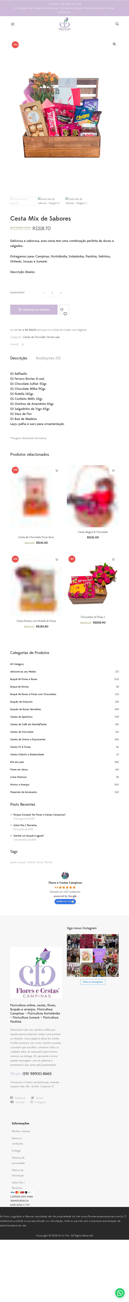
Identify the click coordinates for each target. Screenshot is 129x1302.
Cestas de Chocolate (34, 337)
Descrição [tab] (18, 358)
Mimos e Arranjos (19, 784)
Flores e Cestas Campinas (65, 883)
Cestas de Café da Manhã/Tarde (28, 724)
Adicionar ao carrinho (36, 310)
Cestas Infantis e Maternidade (27, 754)
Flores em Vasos (19, 769)
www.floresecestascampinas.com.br (102, 1216)
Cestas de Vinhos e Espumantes (27, 739)
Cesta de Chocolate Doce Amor (36, 537)
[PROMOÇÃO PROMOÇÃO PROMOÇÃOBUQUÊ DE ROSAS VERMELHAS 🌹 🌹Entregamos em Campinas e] (86, 941)
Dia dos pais (53, 337)
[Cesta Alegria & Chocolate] (93, 496)
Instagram (40, 1102)
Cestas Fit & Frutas (20, 747)
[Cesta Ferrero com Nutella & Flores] (36, 585)
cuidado (30, 862)
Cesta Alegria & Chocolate (93, 532)
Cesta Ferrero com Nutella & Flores (36, 621)
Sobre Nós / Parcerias (25, 825)
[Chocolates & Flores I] (93, 589)
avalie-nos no (63, 901)
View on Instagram (93, 982)
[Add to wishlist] (64, 310)
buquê (21, 862)
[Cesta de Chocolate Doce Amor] (36, 498)
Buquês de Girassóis (21, 701)
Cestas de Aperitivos (21, 716)
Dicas (40, 862)
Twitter (39, 1098)
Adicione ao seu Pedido (23, 671)
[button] (114, 44)
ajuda (13, 862)
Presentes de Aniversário (23, 792)
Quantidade (17, 292)
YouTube (20, 1102)
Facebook (20, 1098)
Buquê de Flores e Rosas (23, 679)
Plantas (49, 862)
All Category (17, 664)
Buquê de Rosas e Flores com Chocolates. (33, 694)
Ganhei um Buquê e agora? (28, 835)
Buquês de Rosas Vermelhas (25, 709)
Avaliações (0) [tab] (48, 358)
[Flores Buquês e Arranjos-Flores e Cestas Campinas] (65, 24)
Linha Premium (18, 777)
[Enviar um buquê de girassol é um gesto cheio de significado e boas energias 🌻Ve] (99, 970)
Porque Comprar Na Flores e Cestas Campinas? (39, 814)
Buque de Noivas (19, 686)
